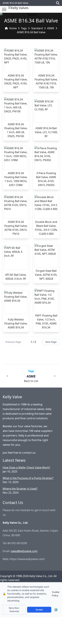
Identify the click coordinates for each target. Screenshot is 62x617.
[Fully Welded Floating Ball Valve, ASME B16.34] (16, 302)
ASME (50, 28)
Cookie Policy (55, 594)
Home (13, 28)
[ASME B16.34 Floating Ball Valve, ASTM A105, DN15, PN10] (16, 207)
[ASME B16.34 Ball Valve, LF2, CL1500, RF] (46, 111)
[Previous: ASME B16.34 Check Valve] (7, 376)
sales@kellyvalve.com (24, 551)
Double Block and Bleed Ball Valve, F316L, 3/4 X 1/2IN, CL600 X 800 (46, 228)
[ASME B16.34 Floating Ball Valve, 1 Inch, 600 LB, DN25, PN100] (16, 109)
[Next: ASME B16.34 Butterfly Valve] (55, 376)
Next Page (51, 341)
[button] (4, 9)
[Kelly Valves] (18, 9)
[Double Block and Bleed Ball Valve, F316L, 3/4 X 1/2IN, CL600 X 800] (46, 207)
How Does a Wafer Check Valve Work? (26, 467)
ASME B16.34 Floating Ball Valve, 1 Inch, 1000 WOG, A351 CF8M (15, 179)
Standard (37, 28)
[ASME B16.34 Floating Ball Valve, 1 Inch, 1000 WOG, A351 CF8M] (16, 158)
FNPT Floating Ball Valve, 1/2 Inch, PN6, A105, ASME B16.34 (46, 321)
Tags (24, 28)
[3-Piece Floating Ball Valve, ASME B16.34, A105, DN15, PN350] (46, 158)
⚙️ (56, 610)
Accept (39, 609)
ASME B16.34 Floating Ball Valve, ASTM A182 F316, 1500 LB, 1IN (46, 81)
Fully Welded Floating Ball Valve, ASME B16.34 (15, 323)
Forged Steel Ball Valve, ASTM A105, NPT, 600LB (46, 274)
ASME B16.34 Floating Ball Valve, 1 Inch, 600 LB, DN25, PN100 (15, 130)
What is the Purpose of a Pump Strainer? (28, 478)
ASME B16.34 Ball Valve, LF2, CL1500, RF (46, 132)
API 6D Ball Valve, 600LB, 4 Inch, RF (15, 276)
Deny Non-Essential (14, 610)
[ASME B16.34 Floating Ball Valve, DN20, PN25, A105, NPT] (16, 60)
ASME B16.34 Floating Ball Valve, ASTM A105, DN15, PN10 (15, 228)
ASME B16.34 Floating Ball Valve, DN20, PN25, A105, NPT (15, 81)
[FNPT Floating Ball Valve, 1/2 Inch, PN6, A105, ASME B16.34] (46, 300)
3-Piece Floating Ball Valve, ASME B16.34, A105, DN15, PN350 (46, 179)
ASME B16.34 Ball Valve (31, 32)
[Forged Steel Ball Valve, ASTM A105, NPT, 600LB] (46, 255)
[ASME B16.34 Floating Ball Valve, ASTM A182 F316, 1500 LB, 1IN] (46, 60)
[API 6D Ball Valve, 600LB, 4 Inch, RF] (16, 257)
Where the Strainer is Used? (20, 488)
